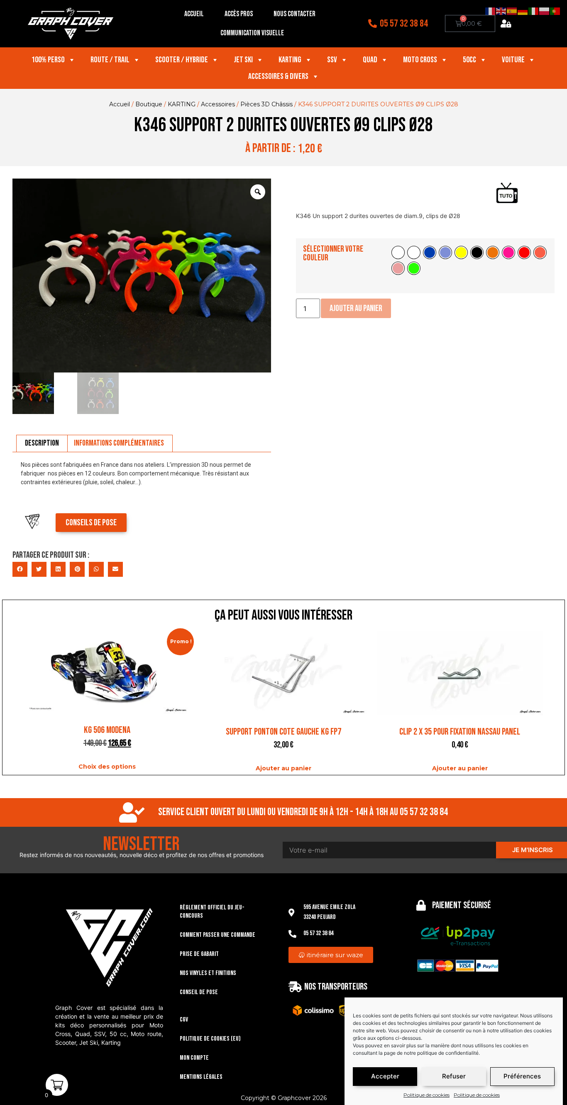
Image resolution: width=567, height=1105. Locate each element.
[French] (490, 11)
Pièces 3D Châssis (266, 104)
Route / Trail (110, 60)
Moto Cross (420, 60)
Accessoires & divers (278, 76)
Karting (290, 60)
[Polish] (544, 11)
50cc (469, 60)
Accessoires (218, 104)
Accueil (194, 14)
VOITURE (513, 60)
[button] (19, 569)
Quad (370, 60)
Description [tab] (42, 443)
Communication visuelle (252, 33)
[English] (501, 11)
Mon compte (194, 1058)
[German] (523, 11)
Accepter (385, 1076)
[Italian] (533, 11)
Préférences (522, 1076)
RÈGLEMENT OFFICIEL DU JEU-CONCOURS (212, 912)
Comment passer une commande (217, 935)
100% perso (48, 60)
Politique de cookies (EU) (210, 1039)
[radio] (398, 252)
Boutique (148, 104)
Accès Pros (239, 14)
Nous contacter (294, 14)
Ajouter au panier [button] (283, 768)
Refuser (454, 1076)
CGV (184, 1020)
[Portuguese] (555, 11)
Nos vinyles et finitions (208, 973)
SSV (332, 60)
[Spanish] (512, 11)
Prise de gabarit (199, 954)
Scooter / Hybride (181, 60)
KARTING (182, 104)
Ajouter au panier (356, 308)
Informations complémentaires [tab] (119, 443)
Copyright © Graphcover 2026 (284, 1098)
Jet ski (243, 60)
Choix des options (107, 766)
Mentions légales (201, 1077)
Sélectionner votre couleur (333, 253)
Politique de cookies (426, 1095)
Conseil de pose (199, 992)
